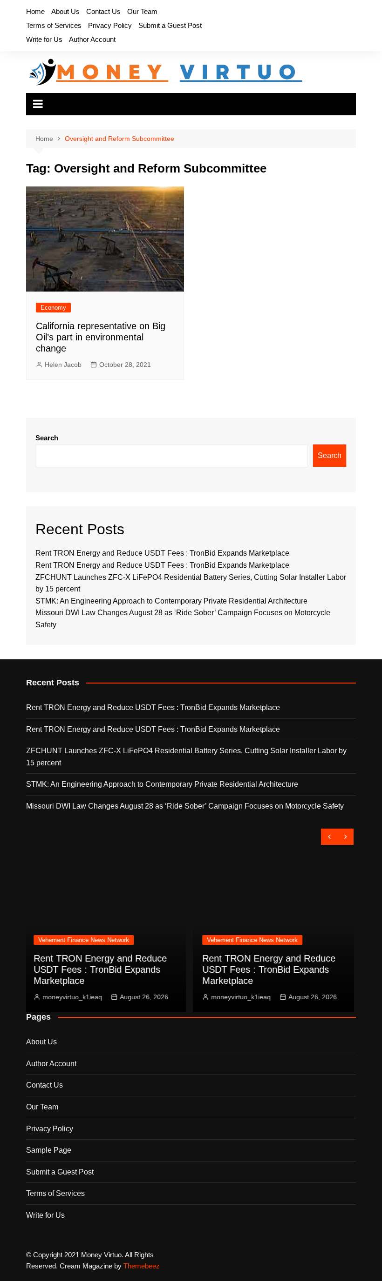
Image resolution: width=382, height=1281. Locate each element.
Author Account (92, 39)
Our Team (142, 11)
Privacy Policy (110, 25)
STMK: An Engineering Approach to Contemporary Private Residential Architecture (171, 601)
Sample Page (48, 1150)
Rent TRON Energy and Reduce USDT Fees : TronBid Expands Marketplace (162, 553)
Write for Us (44, 39)
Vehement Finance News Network (115, 939)
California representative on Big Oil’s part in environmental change (100, 337)
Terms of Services (54, 25)
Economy (53, 307)
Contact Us (103, 11)
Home (35, 11)
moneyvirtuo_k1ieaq (104, 997)
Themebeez (141, 1266)
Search (46, 438)
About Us (65, 11)
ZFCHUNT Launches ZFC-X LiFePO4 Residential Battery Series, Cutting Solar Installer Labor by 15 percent (186, 757)
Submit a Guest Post (170, 25)
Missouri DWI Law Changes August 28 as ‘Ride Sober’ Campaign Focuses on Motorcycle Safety (185, 806)
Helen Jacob (63, 364)
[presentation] (329, 837)
